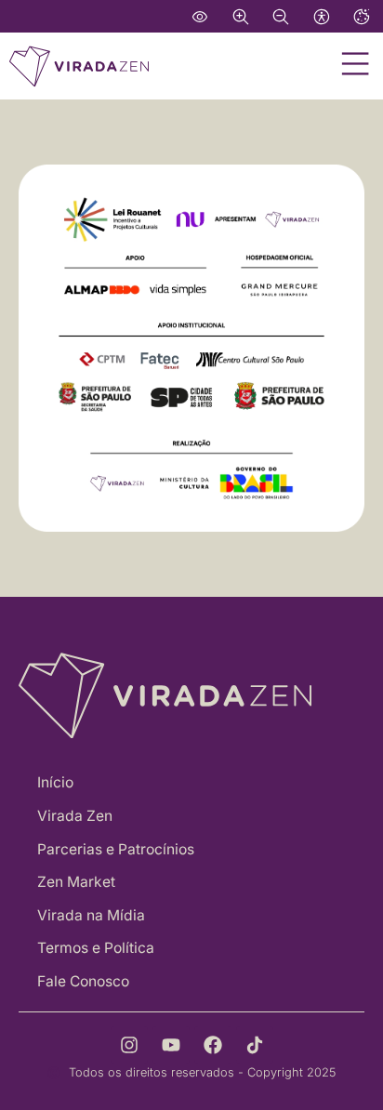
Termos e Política (95, 948)
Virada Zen (74, 816)
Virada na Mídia (91, 915)
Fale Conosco (83, 981)
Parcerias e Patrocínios (115, 849)
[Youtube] (171, 1045)
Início (55, 782)
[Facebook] (212, 1045)
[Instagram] (129, 1045)
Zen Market (76, 882)
